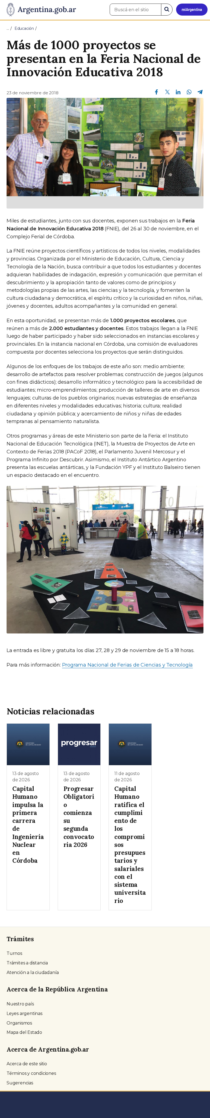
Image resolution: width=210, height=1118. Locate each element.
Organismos (19, 1023)
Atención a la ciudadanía (33, 972)
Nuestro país (20, 1004)
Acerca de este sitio (27, 1063)
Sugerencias (20, 1082)
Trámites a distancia (27, 963)
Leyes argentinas (24, 1013)
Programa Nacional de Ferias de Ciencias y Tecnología (127, 665)
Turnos (14, 953)
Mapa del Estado (24, 1032)
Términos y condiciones (31, 1073)
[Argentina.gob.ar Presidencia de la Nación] (39, 10)
